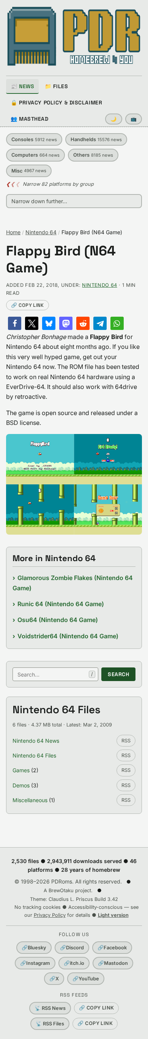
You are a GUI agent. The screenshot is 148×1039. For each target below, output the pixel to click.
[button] (14, 323)
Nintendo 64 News (36, 740)
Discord (72, 947)
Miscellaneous (30, 800)
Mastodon (113, 963)
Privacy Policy (50, 915)
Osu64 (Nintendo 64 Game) (57, 620)
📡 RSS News (50, 1008)
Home (13, 232)
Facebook (112, 947)
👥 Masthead (30, 118)
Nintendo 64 (41, 232)
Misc (28, 171)
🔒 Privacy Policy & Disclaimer (56, 102)
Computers (35, 155)
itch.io (74, 963)
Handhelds (96, 139)
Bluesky (34, 947)
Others (93, 155)
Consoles (34, 139)
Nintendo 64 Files (34, 755)
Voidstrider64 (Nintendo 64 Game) (67, 636)
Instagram (35, 963)
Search (118, 674)
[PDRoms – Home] (74, 36)
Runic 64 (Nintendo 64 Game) (60, 604)
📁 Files (56, 86)
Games (21, 770)
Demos (21, 785)
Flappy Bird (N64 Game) (61, 260)
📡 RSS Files (50, 1024)
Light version (113, 915)
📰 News (22, 86)
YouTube (85, 978)
